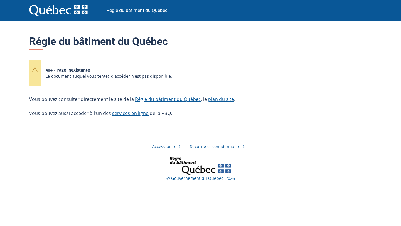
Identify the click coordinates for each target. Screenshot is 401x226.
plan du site (221, 99)
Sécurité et (215, 146)
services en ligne (130, 113)
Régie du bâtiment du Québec (168, 99)
